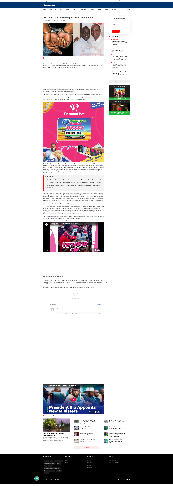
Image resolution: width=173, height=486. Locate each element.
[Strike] (63, 313)
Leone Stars (59, 470)
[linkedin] (119, 1)
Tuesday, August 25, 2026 (48, 1)
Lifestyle (92, 9)
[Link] (72, 313)
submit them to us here (93, 282)
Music (61, 9)
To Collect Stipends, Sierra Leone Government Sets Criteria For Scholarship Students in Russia (74, 182)
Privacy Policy (112, 460)
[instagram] (112, 1)
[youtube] (122, 1)
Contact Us (89, 467)
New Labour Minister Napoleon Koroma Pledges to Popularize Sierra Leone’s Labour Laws (120, 58)
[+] (76, 313)
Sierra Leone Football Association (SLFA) (52, 468)
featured (50, 465)
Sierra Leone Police (58, 276)
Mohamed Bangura (48, 276)
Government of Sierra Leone (49, 463)
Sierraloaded (52, 280)
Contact (57, 1)
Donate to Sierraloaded (52, 283)
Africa (120, 9)
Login (99, 304)
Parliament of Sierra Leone (49, 470)
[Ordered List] (65, 313)
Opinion (128, 9)
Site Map (89, 464)
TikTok (88, 280)
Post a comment (63, 20)
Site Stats (89, 465)
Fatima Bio (46, 473)
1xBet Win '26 (53, 9)
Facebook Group (66, 280)
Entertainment (83, 9)
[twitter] (116, 1)
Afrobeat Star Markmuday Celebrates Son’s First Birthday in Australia (120, 42)
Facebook (58, 280)
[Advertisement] (105, 5)
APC (51, 461)
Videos (67, 9)
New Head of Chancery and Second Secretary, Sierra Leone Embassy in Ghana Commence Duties (74, 180)
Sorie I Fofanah (47, 58)
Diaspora (114, 9)
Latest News (114, 36)
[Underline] (61, 313)
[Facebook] (110, 1)
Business (99, 9)
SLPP (45, 465)
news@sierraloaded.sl (81, 282)
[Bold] (57, 313)
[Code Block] (70, 313)
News (44, 9)
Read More (86, 447)
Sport (106, 9)
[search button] (61, 1)
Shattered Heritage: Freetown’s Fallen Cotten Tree (54, 434)
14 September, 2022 (48, 20)
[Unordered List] (67, 313)
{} (74, 313)
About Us (89, 460)
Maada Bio (46, 461)
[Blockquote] (68, 313)
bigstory (59, 463)
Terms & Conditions (113, 462)
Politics (74, 9)
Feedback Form (90, 468)
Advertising (89, 462)
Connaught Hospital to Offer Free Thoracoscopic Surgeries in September (120, 65)
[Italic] (59, 313)
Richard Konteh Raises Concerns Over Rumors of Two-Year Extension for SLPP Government (120, 50)
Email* (113, 24)
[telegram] (118, 1)
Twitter (72, 280)
